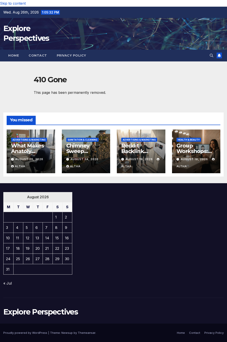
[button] (211, 55)
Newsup (67, 332)
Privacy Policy (71, 55)
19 (27, 248)
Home (13, 55)
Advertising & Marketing (29, 139)
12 (27, 238)
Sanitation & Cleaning (82, 139)
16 (67, 238)
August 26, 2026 (29, 159)
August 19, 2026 (139, 159)
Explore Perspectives (40, 311)
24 (8, 259)
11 (17, 238)
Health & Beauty (189, 139)
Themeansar (86, 332)
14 (47, 238)
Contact (38, 55)
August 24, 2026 (84, 159)
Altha (20, 166)
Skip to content (13, 3)
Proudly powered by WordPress (25, 332)
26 (28, 259)
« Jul (7, 283)
